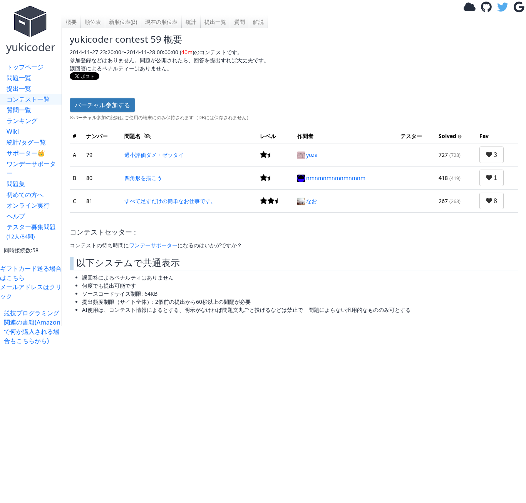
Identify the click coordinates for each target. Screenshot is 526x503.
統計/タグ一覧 (26, 142)
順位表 (93, 21)
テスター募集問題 (31, 231)
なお (311, 201)
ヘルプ (16, 216)
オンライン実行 (28, 205)
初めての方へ (25, 194)
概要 (71, 21)
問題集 (16, 184)
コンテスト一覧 (28, 99)
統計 (191, 21)
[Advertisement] (293, 411)
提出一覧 (19, 88)
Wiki (13, 131)
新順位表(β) (123, 21)
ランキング (22, 121)
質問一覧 (19, 110)
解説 (258, 21)
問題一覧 (19, 77)
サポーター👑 (26, 153)
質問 (239, 21)
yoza (312, 154)
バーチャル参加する (102, 105)
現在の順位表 (161, 21)
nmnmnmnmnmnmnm (335, 178)
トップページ (25, 67)
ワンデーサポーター (31, 168)
